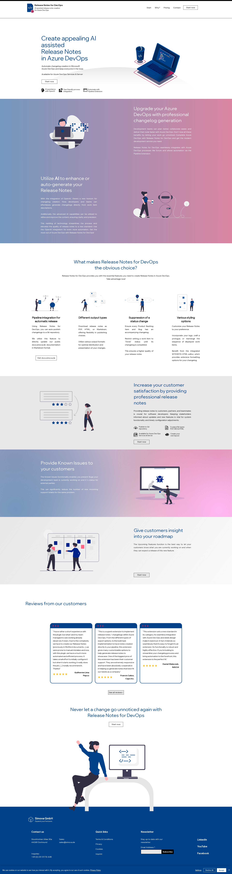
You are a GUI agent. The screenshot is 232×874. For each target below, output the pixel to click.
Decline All (209, 870)
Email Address (147, 847)
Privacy (99, 844)
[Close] (229, 870)
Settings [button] (198, 870)
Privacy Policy (95, 870)
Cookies (99, 849)
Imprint (99, 854)
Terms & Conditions (104, 839)
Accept (221, 870)
